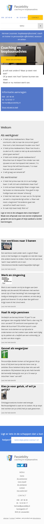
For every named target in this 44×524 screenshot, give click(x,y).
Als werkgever (22, 485)
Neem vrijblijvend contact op (26, 440)
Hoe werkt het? (22, 491)
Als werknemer (22, 479)
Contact (35, 17)
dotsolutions (37, 518)
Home (22, 476)
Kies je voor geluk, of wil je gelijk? (18, 387)
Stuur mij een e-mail (10, 107)
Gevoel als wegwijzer (14, 348)
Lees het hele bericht (8, 269)
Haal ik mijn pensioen (15, 312)
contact (12, 518)
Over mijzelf (22, 482)
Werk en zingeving (13, 275)
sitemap (6, 518)
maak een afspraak (13, 60)
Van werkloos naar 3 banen (18, 240)
